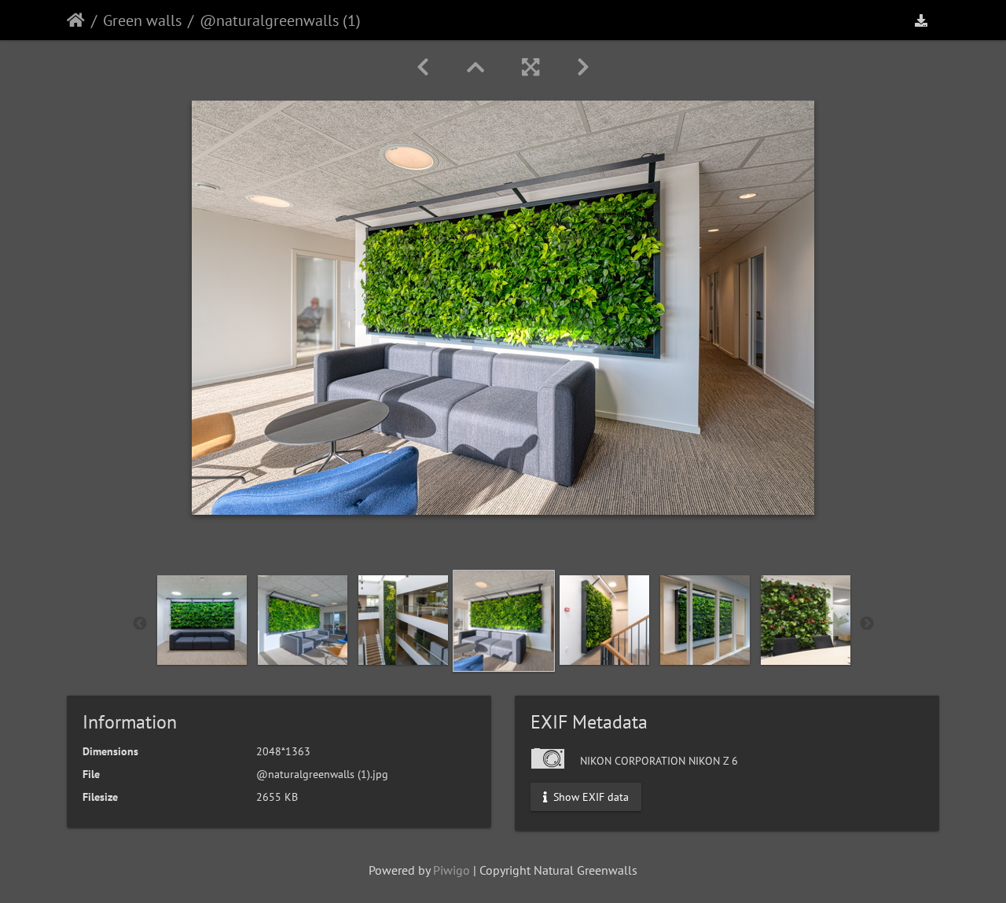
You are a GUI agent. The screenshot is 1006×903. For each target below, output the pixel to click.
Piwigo (451, 870)
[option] (202, 620)
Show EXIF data (589, 797)
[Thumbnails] (475, 67)
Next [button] (867, 624)
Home (76, 20)
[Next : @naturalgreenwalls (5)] (583, 67)
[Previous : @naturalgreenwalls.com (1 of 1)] (423, 67)
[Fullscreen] (530, 67)
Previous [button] (140, 624)
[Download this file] (921, 20)
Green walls (142, 20)
